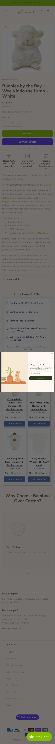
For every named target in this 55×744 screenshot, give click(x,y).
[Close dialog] (52, 354)
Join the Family (40, 378)
